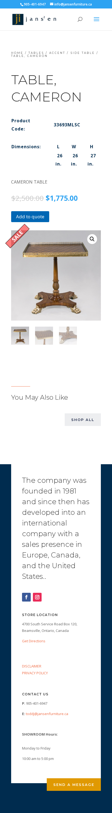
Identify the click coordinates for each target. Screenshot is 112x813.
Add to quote (30, 216)
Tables (36, 53)
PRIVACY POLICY (35, 672)
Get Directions (33, 640)
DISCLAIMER (31, 666)
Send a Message (73, 784)
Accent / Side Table (72, 53)
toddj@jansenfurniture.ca (47, 713)
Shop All (82, 419)
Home (17, 53)
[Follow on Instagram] (37, 597)
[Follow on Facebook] (26, 597)
